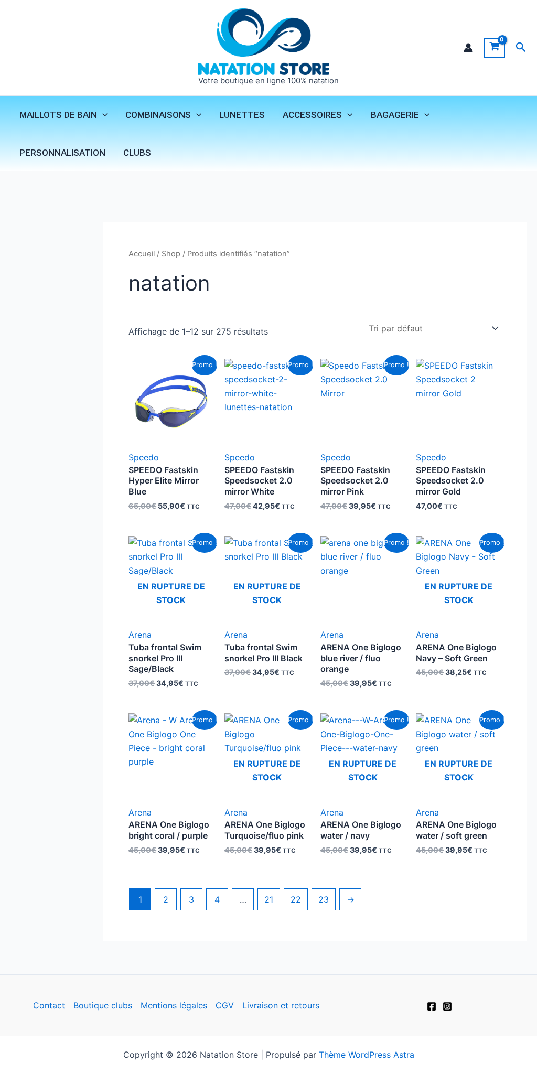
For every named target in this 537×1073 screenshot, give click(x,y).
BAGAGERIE (395, 115)
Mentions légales (174, 1005)
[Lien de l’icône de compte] (468, 47)
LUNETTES (242, 115)
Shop (171, 254)
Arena (140, 634)
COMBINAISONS (158, 115)
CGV (225, 1005)
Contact (49, 1005)
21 (268, 899)
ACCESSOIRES (312, 115)
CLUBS (137, 152)
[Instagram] (447, 1006)
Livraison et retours (280, 1005)
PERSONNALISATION (62, 152)
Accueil (141, 254)
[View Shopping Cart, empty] (494, 48)
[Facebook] (431, 1006)
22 (296, 899)
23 (323, 899)
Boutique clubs (102, 1005)
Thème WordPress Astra (366, 1054)
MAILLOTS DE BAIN (58, 115)
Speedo (143, 457)
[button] (521, 47)
